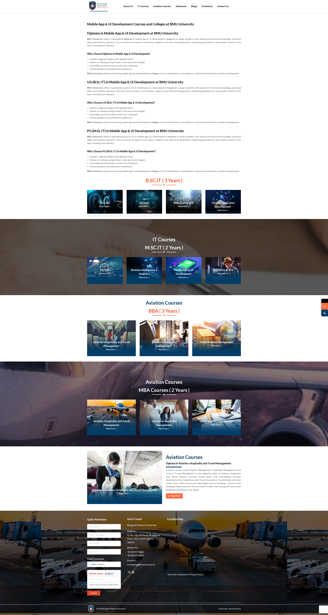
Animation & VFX (184, 202)
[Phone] (324, 313)
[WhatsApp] (324, 306)
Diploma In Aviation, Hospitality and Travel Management (124, 489)
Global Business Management (216, 342)
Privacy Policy (196, 574)
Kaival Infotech (235, 609)
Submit (94, 593)
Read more (103, 206)
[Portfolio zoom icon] (101, 194)
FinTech (144, 202)
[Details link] (108, 194)
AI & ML (104, 202)
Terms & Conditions (177, 574)
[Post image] (111, 336)
